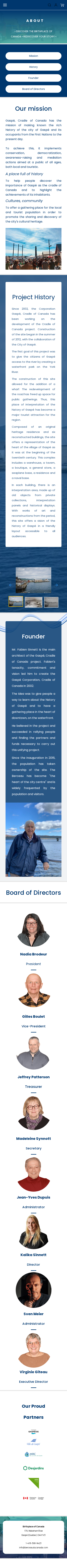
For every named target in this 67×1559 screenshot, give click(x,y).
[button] (62, 5)
